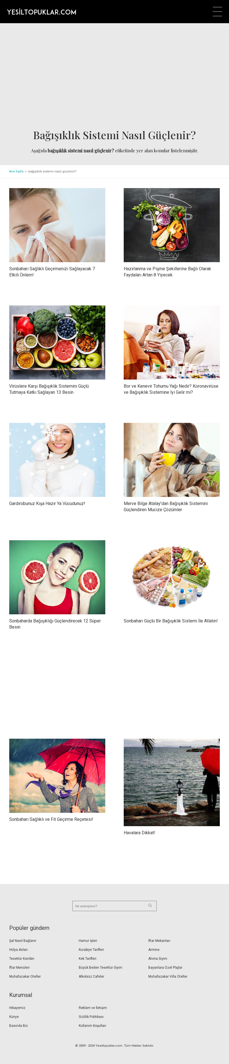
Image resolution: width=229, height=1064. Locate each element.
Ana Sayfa (16, 171)
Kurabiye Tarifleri (91, 950)
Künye (14, 1017)
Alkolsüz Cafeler (91, 976)
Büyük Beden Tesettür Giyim (100, 968)
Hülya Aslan (18, 950)
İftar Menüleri (19, 968)
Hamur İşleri (88, 941)
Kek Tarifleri (87, 959)
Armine (153, 950)
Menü (217, 11)
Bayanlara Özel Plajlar (165, 968)
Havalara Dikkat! (139, 832)
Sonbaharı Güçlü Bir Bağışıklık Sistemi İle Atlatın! (171, 621)
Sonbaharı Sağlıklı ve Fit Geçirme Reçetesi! (51, 819)
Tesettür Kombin (21, 959)
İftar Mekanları (159, 941)
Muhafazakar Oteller (25, 976)
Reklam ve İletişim (93, 1008)
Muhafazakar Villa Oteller (167, 976)
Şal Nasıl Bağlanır (22, 941)
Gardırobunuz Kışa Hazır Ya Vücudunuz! (47, 503)
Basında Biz (18, 1026)
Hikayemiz (17, 1008)
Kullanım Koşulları (92, 1026)
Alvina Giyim (157, 959)
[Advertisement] (114, 78)
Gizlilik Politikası (91, 1017)
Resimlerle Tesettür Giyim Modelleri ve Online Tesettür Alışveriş (41, 11)
